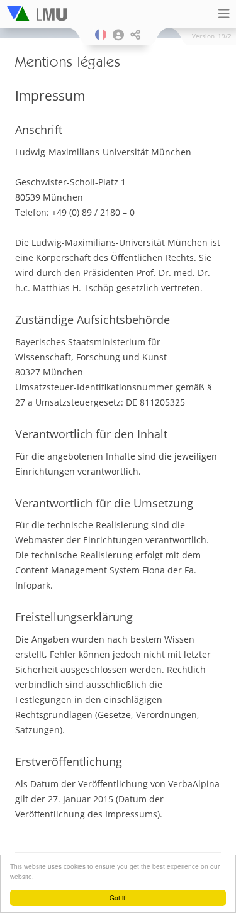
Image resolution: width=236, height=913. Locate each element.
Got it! (118, 897)
